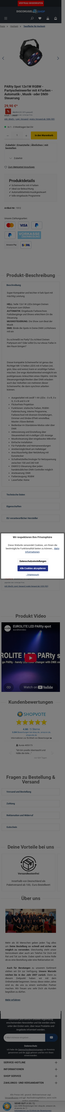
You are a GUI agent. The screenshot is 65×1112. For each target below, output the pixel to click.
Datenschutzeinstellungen (33, 561)
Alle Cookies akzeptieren (33, 568)
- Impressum (32, 574)
